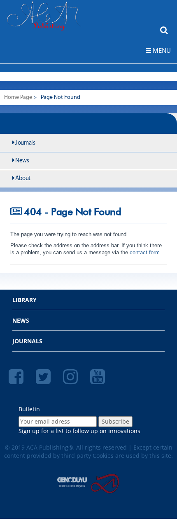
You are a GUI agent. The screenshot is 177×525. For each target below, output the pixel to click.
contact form (144, 252)
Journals (24, 143)
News (21, 161)
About (22, 179)
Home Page (18, 97)
